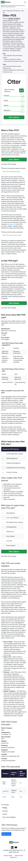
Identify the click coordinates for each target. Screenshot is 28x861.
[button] (10, 6)
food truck (12, 224)
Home (4, 10)
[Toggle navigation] (25, 2)
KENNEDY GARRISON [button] (14, 18)
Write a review (6, 834)
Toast (4, 797)
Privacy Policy (8, 855)
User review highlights (9, 817)
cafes (2, 274)
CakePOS (6, 791)
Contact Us (13, 857)
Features (5, 811)
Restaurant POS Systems (13, 10)
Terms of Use (19, 855)
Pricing (4, 808)
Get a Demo (14, 117)
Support (4, 814)
